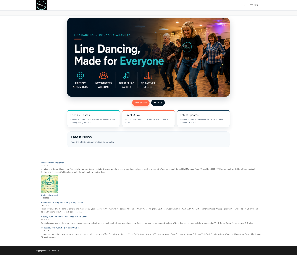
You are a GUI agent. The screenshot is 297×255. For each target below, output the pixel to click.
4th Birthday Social (49, 195)
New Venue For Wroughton (52, 163)
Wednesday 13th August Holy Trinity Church (60, 228)
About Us (158, 103)
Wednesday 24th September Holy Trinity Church (62, 202)
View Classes (141, 103)
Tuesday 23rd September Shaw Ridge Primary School (64, 217)
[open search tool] (245, 5)
